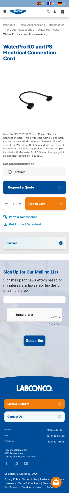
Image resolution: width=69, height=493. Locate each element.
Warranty (11, 483)
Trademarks (46, 479)
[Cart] (62, 11)
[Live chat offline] (56, 487)
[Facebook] (6, 463)
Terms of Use (30, 479)
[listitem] (34, 171)
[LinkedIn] (16, 463)
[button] (55, 12)
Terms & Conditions (29, 483)
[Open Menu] (4, 11)
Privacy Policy (12, 479)
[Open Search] (48, 11)
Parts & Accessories (23, 217)
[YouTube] (26, 463)
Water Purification (49, 29)
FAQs (50, 487)
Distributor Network (33, 487)
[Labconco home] (34, 388)
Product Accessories (20, 29)
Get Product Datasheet (25, 224)
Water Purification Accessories (24, 34)
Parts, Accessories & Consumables (41, 25)
